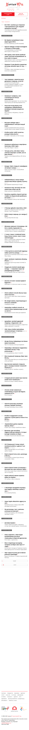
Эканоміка (16, 693)
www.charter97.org (17, 716)
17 (20, 379)
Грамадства (10, 693)
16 (22, 252)
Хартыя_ (14, 4)
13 (23, 270)
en (13, 10)
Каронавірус (4, 700)
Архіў (18, 9)
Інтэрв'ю (3, 696)
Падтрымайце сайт (8, 14)
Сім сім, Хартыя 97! (21, 14)
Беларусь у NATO (13, 700)
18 (13, 351)
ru (11, 10)
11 (12, 154)
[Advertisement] (14, 631)
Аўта (20, 696)
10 (22, 323)
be (9, 10)
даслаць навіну (10, 9)
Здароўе (16, 696)
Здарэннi (23, 693)
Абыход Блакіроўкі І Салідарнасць (16, 698)
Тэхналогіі (9, 696)
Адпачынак (4, 698)
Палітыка (3, 693)
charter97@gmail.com (6, 723)
